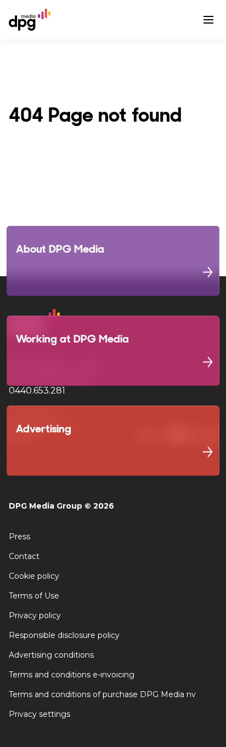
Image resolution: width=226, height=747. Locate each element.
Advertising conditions (51, 655)
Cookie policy (34, 576)
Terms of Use (34, 596)
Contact (24, 556)
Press (19, 536)
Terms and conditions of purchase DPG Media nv (102, 694)
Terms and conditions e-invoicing (71, 675)
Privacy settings (39, 714)
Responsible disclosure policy (64, 635)
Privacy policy (35, 615)
